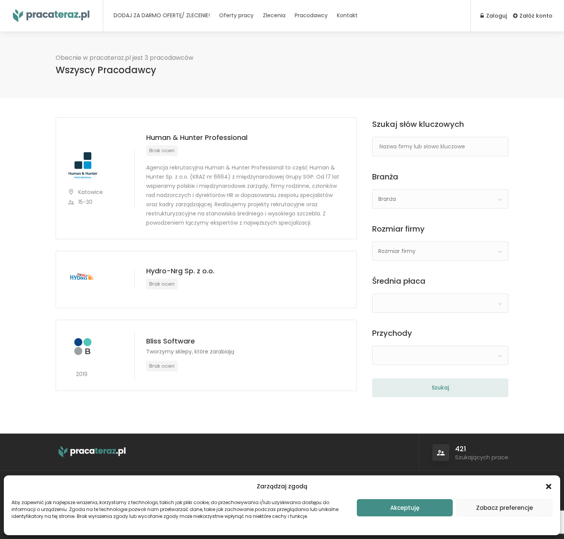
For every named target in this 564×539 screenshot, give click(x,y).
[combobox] (440, 199)
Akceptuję (404, 508)
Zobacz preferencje (504, 508)
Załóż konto (535, 16)
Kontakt (347, 15)
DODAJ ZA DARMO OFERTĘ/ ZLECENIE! (162, 15)
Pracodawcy (311, 15)
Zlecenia (274, 15)
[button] (548, 486)
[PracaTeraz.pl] (51, 13)
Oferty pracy (236, 15)
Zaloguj (496, 16)
